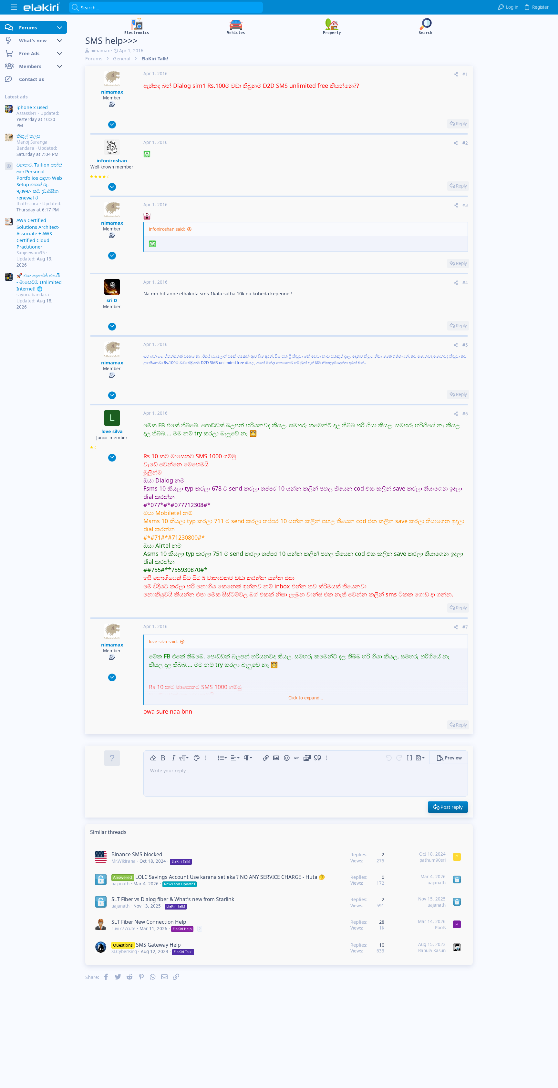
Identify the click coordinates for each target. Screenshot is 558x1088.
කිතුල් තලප (28, 136)
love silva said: (163, 642)
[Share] (456, 74)
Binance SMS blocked (136, 854)
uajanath (120, 884)
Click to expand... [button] (305, 698)
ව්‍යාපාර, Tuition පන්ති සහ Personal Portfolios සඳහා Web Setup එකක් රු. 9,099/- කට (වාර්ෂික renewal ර (39, 181)
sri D (112, 300)
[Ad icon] (9, 166)
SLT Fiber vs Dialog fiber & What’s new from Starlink (172, 899)
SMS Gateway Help (158, 944)
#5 (465, 345)
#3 (465, 205)
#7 (465, 627)
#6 (465, 414)
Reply (461, 124)
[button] (13, 7)
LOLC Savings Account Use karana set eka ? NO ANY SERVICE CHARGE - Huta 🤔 (230, 876)
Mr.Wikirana (123, 861)
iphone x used (32, 107)
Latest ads (16, 97)
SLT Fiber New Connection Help (148, 921)
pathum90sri (432, 860)
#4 (465, 283)
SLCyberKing (124, 951)
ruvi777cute (123, 928)
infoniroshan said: (167, 229)
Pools (440, 927)
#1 (465, 74)
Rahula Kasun (432, 950)
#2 (465, 143)
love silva (112, 431)
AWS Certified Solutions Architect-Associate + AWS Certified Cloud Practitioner (37, 233)
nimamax (100, 51)
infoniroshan (112, 160)
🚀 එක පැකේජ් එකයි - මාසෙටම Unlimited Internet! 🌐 (39, 282)
